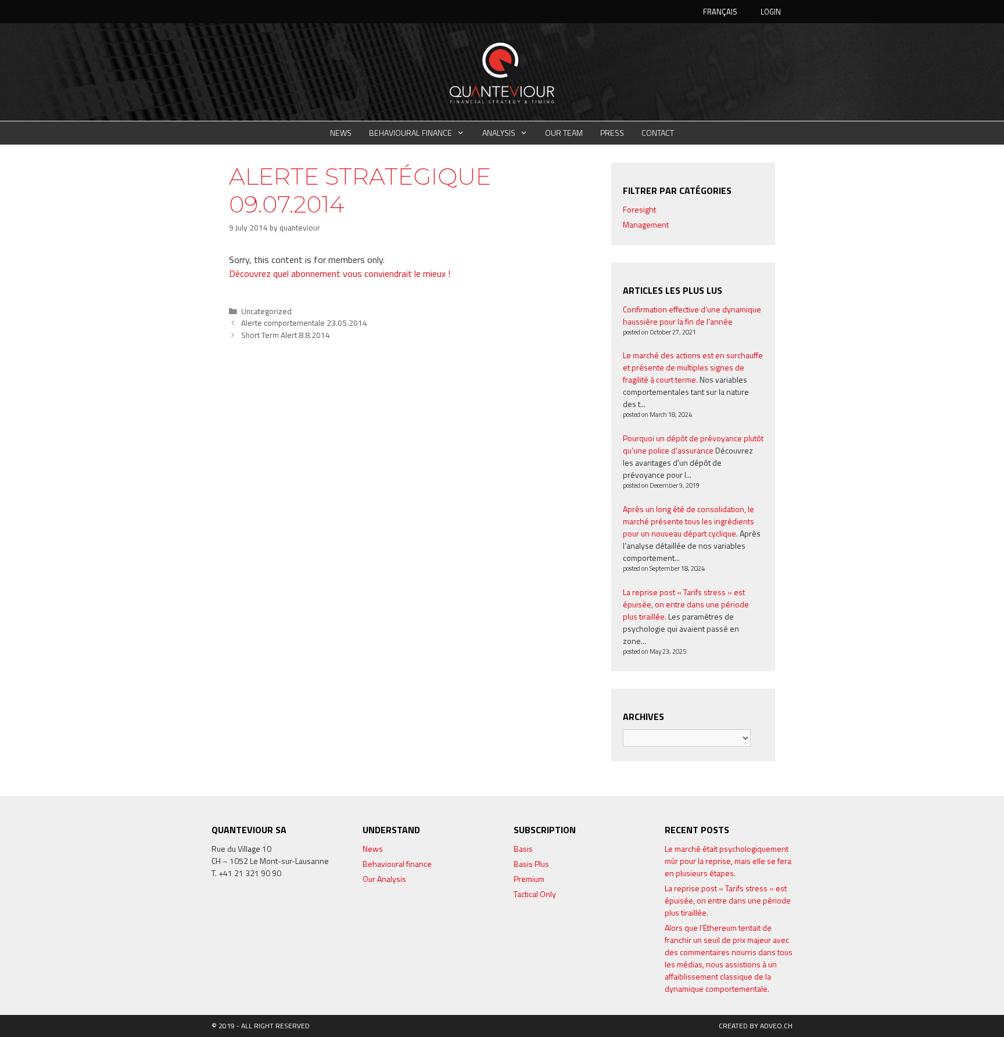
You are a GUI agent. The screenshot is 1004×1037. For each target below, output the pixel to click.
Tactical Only (535, 894)
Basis (523, 848)
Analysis (498, 133)
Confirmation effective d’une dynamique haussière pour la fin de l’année (692, 315)
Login (771, 11)
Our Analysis (384, 879)
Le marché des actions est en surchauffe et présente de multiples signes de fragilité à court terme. (693, 367)
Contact (657, 133)
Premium (529, 879)
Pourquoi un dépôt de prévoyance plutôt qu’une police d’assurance (693, 444)
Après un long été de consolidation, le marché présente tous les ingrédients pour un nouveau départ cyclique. (688, 521)
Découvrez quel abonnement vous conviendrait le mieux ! (339, 273)
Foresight (639, 209)
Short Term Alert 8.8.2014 (285, 335)
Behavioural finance (410, 133)
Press (612, 133)
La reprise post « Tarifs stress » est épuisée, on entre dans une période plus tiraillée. (686, 604)
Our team (564, 133)
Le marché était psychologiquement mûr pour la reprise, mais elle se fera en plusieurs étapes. (728, 860)
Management (646, 224)
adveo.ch (776, 1025)
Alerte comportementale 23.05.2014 (304, 323)
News (341, 133)
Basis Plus (531, 864)
